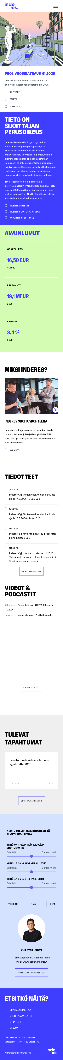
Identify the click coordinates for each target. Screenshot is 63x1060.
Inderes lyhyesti (19, 205)
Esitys (13, 99)
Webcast (15, 106)
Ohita (52, 904)
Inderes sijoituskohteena (25, 211)
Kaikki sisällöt (31, 687)
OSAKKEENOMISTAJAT (21, 1010)
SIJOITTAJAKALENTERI (21, 1016)
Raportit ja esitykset (22, 217)
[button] (31, 495)
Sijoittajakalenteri (31, 800)
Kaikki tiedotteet (31, 571)
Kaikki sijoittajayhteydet (31, 972)
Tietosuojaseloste (24, 1053)
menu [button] (55, 6)
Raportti (15, 92)
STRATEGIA (16, 1022)
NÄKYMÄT (15, 1028)
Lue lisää (14, 449)
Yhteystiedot (10, 1053)
